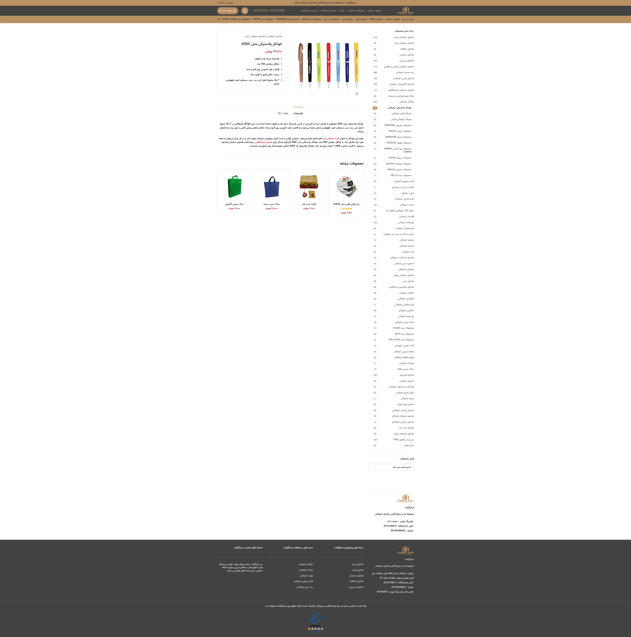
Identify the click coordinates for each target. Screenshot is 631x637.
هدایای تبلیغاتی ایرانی (403, 434)
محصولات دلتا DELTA (401, 175)
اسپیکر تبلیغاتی (406, 246)
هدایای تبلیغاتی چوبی (404, 275)
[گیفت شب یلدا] (309, 186)
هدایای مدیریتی (406, 61)
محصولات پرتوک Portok (400, 158)
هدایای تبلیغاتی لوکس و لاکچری (399, 67)
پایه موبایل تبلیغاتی (404, 228)
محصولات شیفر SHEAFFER (398, 137)
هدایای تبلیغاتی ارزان (404, 43)
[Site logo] (406, 11)
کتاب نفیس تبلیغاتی (404, 346)
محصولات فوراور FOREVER (398, 143)
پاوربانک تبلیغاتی (406, 222)
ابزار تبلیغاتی (408, 252)
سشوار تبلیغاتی (407, 240)
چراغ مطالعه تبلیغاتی (404, 357)
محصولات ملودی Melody (399, 169)
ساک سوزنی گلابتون (234, 204)
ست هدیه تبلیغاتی (405, 72)
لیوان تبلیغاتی (407, 193)
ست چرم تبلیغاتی (304, 587)
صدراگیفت (255, 564)
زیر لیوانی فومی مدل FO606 (346, 204)
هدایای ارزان (357, 570)
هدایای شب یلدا (406, 428)
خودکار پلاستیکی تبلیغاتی (399, 108)
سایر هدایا (409, 445)
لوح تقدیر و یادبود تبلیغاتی (401, 387)
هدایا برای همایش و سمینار (401, 96)
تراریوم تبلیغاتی (406, 381)
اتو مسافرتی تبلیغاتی (404, 305)
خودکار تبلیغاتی (406, 102)
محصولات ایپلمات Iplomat (398, 164)
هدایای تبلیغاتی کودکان (403, 416)
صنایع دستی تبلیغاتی (404, 263)
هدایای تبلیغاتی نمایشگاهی (401, 90)
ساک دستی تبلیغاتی (404, 322)
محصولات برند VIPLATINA (401, 340)
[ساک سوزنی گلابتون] (234, 186)
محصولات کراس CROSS (399, 131)
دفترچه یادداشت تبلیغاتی (402, 258)
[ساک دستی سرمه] (271, 186)
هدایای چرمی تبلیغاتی (403, 78)
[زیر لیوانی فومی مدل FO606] (346, 186)
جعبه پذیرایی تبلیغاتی (403, 352)
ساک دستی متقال (405, 369)
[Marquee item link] (225, 19)
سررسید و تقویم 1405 (403, 440)
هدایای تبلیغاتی (274, 36)
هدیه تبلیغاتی (333, 138)
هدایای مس (408, 281)
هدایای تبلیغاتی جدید (404, 37)
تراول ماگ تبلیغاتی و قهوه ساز (400, 211)
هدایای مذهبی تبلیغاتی (403, 422)
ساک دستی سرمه (271, 204)
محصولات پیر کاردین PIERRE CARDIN (397, 150)
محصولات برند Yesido (403, 328)
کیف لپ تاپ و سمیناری (403, 187)
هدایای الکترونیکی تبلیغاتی (401, 84)
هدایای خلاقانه (407, 49)
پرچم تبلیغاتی (407, 398)
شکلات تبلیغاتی (406, 293)
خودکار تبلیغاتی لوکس (401, 119)
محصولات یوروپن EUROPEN (398, 125)
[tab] (298, 112)
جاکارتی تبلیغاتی (406, 310)
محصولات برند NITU (404, 334)
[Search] (245, 10)
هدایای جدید (357, 564)
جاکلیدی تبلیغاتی (406, 299)
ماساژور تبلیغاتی (406, 269)
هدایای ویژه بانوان (405, 404)
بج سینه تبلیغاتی (406, 316)
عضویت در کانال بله (225, 2)
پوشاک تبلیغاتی (406, 363)
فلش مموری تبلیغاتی (404, 181)
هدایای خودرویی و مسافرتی (401, 287)
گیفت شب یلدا (309, 204)
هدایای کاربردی (407, 375)
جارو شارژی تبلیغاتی (404, 199)
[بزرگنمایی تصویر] (357, 94)
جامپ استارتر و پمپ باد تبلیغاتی (398, 234)
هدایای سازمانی (407, 55)
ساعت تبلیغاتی (407, 205)
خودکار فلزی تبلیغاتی (401, 113)
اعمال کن (407, 476)
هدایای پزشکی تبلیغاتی (403, 410)
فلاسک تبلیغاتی (406, 216)
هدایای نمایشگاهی (264, 142)
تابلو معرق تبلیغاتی (405, 393)
